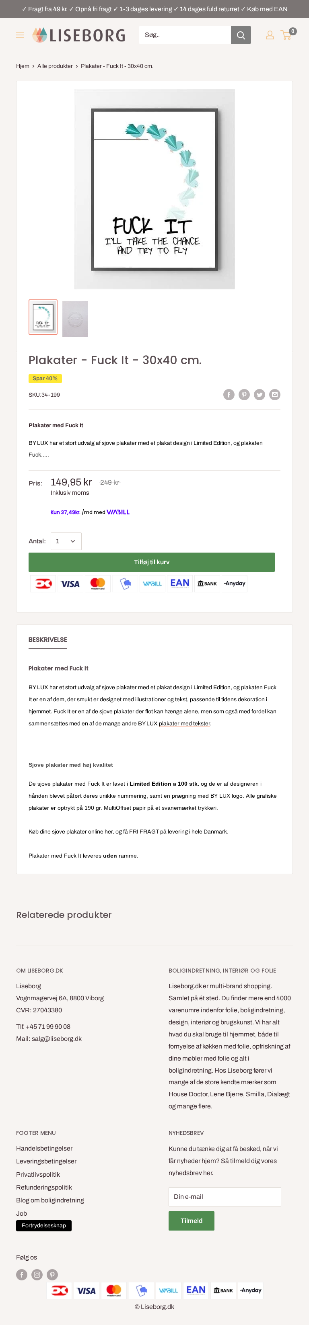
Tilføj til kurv (151, 562)
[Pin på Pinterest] (244, 395)
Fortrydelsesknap (44, 1226)
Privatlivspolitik (38, 1174)
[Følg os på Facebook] (21, 1275)
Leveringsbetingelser (46, 1161)
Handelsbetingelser (44, 1148)
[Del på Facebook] (229, 395)
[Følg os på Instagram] (37, 1275)
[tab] (48, 641)
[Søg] (241, 35)
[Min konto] (270, 35)
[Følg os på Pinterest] (52, 1275)
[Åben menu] (20, 35)
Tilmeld (191, 1220)
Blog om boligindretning (50, 1200)
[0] (286, 35)
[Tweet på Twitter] (259, 395)
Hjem (22, 66)
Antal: (37, 541)
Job (21, 1213)
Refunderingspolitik (44, 1187)
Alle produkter (55, 66)
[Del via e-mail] (274, 395)
